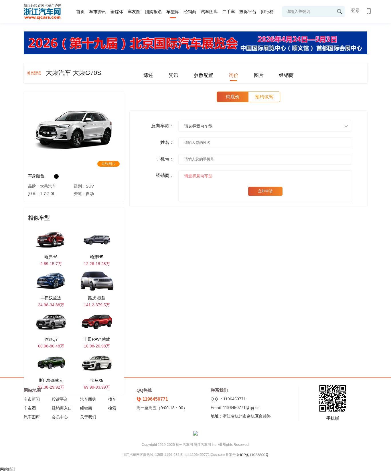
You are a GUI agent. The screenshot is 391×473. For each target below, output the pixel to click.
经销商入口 (62, 408)
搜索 (112, 408)
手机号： (165, 158)
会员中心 (60, 417)
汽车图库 (209, 11)
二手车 (228, 11)
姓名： (167, 142)
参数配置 (203, 75)
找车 (112, 399)
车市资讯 (97, 11)
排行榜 (267, 11)
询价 (233, 75)
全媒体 (116, 11)
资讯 (173, 75)
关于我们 (88, 417)
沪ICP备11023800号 (253, 455)
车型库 (172, 11)
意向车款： (162, 125)
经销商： (165, 175)
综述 (148, 75)
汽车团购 (88, 399)
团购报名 (153, 11)
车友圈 (134, 11)
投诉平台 (247, 11)
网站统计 (8, 469)
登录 (355, 10)
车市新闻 (32, 399)
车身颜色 (36, 176)
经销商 (189, 11)
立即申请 (265, 191)
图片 (259, 75)
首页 (80, 11)
